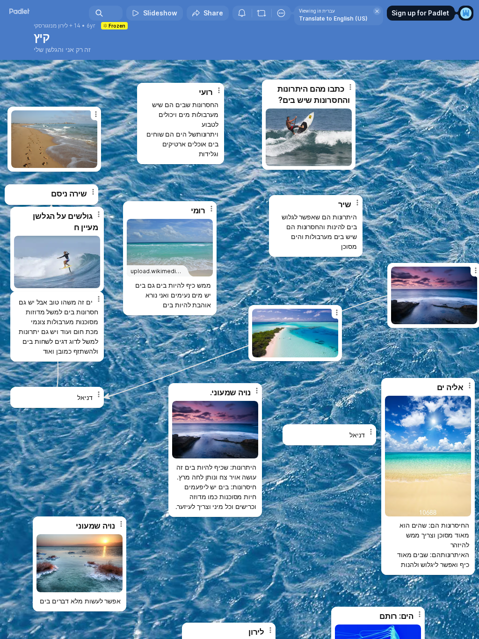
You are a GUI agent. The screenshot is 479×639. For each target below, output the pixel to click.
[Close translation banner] (377, 11)
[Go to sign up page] (465, 13)
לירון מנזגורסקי (51, 25)
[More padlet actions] (281, 13)
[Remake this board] (261, 13)
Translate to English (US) (333, 18)
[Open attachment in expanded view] (57, 262)
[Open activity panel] (241, 13)
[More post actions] (92, 302)
